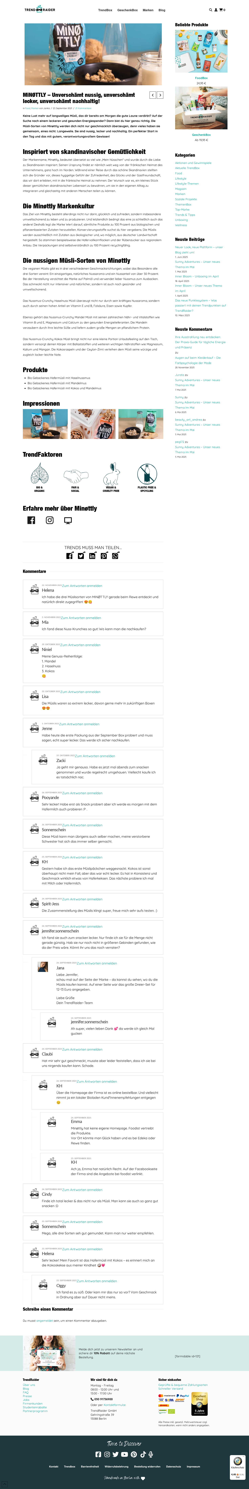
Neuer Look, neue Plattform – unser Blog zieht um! (199, 249)
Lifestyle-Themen (187, 183)
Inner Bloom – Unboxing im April (197, 276)
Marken (35, 108)
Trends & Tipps (185, 214)
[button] (211, 10)
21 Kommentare (83, 108)
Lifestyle (180, 178)
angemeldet (44, 1320)
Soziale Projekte (186, 199)
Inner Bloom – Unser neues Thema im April (198, 288)
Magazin (180, 189)
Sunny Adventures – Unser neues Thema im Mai (197, 264)
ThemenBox (183, 204)
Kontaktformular (115, 1405)
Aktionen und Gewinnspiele (193, 163)
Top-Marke (182, 209)
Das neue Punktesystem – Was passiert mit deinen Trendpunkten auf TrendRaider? (200, 305)
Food (27, 108)
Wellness (181, 225)
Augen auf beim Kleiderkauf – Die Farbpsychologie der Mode (198, 360)
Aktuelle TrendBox (187, 168)
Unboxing (181, 220)
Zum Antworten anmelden (82, 586)
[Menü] (244, 1457)
